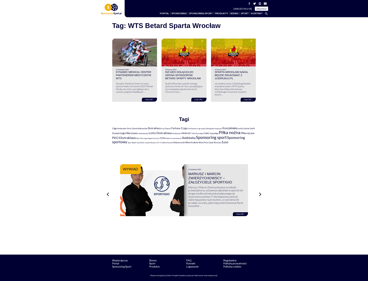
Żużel (225, 142)
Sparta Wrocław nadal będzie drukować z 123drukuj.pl (231, 75)
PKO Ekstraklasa (124, 138)
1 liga (114, 128)
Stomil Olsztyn (150, 143)
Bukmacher (142, 128)
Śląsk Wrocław (215, 142)
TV (161, 143)
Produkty (221, 13)
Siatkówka (188, 137)
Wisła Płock (204, 142)
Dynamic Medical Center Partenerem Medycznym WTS (133, 75)
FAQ (188, 260)
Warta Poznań (167, 143)
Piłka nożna (229, 132)
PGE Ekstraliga (197, 133)
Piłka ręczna (247, 133)
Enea (163, 128)
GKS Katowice (193, 128)
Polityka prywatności (235, 263)
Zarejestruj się (242, 8)
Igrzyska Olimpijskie (206, 128)
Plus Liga (143, 138)
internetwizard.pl (210, 275)
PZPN (162, 138)
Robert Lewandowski (174, 138)
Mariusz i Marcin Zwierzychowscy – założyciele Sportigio (210, 178)
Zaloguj (261, 8)
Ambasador (121, 128)
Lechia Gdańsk (244, 128)
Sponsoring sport (211, 137)
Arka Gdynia (132, 128)
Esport (168, 128)
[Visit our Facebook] (249, 3)
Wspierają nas (120, 260)
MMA (184, 133)
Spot (134, 142)
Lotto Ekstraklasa (160, 133)
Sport (245, 13)
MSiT (189, 133)
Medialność (176, 133)
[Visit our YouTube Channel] (265, 3)
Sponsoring (179, 13)
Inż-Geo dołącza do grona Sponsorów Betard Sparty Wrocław (183, 75)
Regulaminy (229, 260)
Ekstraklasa (154, 128)
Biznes (234, 13)
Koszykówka (229, 128)
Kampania (218, 128)
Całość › (149, 99)
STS (157, 143)
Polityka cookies (232, 266)
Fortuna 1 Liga (179, 128)
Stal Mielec (141, 143)
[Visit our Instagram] (259, 3)
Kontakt (257, 13)
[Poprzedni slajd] (108, 194)
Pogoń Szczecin (153, 138)
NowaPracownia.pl (186, 275)
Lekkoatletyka (143, 133)
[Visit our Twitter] (254, 3)
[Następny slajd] (260, 194)
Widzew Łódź (179, 142)
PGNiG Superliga (210, 133)
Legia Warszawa (129, 133)
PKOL (138, 138)
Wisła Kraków (191, 142)
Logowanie (192, 266)
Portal (164, 13)
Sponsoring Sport (201, 13)
